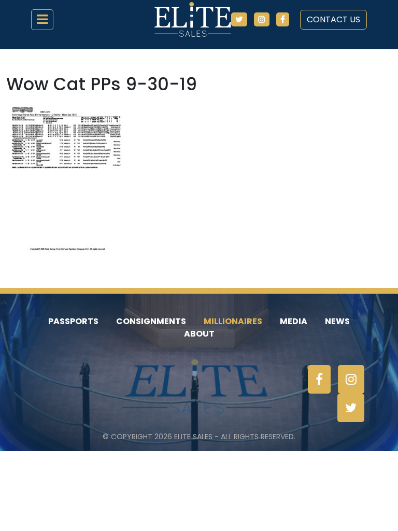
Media (293, 321)
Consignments (151, 321)
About (199, 334)
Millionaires (233, 321)
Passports (73, 321)
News (337, 321)
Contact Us (333, 19)
